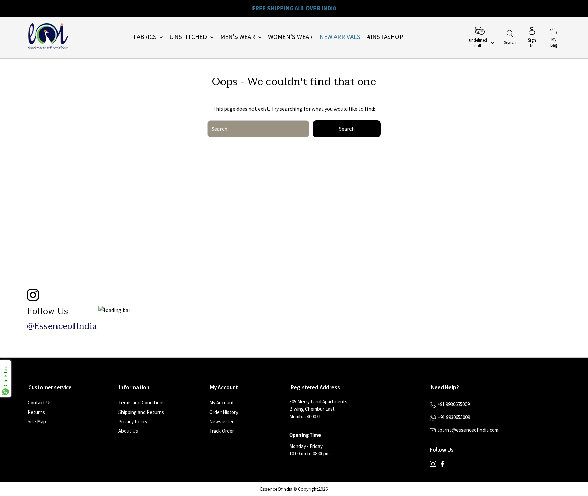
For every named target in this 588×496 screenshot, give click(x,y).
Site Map (37, 421)
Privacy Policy (132, 421)
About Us (128, 431)
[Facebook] (442, 465)
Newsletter (221, 421)
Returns (36, 412)
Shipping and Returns (141, 412)
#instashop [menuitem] (385, 37)
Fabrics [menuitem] (146, 37)
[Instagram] (433, 465)
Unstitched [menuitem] (188, 37)
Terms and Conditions (141, 402)
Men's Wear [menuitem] (238, 37)
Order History (223, 412)
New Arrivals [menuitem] (340, 37)
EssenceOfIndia (276, 489)
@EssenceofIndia (62, 326)
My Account (221, 402)
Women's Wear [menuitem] (290, 37)
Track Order (221, 431)
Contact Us (40, 402)
